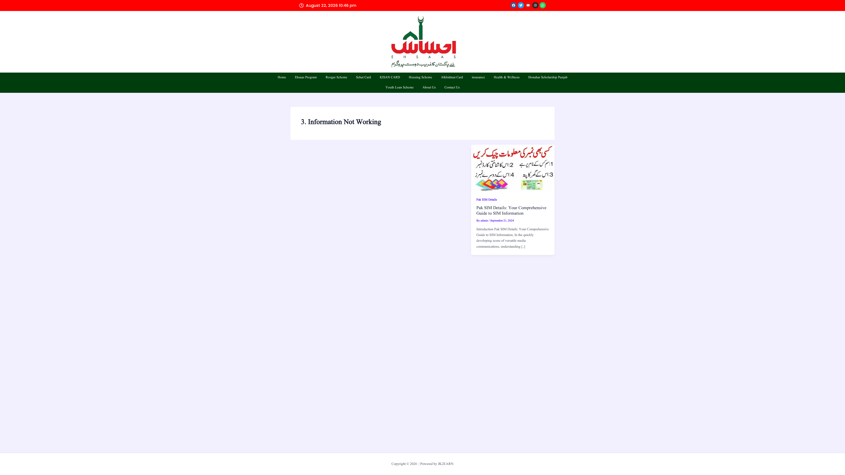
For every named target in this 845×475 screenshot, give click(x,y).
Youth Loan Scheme (400, 87)
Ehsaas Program (306, 77)
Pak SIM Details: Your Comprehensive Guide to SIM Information (511, 211)
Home (282, 77)
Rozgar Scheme (336, 77)
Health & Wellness (507, 77)
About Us (429, 87)
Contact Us (452, 87)
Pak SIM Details (486, 199)
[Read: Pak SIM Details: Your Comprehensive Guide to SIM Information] (513, 168)
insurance (478, 77)
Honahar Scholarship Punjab (548, 77)
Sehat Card (363, 77)
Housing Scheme (420, 77)
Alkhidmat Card (452, 77)
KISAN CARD (390, 77)
